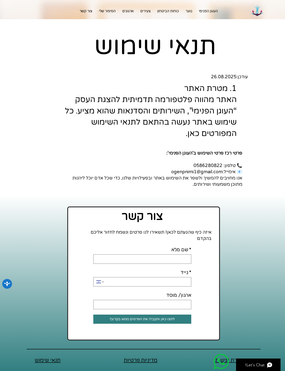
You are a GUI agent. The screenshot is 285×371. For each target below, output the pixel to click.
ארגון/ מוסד (178, 295)
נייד (186, 272)
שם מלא (181, 249)
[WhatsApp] (221, 361)
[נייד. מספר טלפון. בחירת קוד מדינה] (100, 282)
